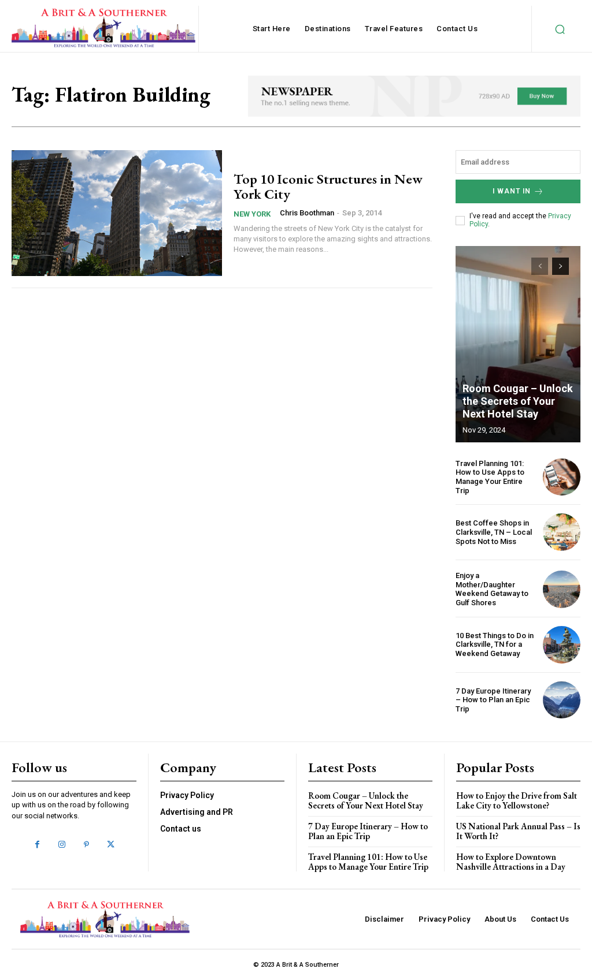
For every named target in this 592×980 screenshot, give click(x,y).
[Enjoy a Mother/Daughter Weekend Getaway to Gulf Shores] (561, 589)
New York (252, 214)
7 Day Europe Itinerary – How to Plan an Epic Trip (493, 700)
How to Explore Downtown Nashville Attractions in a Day (510, 861)
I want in (512, 191)
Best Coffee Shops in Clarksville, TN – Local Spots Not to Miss (494, 532)
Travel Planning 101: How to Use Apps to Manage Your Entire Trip (490, 477)
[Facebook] (37, 844)
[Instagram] (61, 844)
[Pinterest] (86, 844)
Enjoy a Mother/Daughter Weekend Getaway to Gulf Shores (492, 589)
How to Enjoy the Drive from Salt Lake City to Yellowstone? (516, 800)
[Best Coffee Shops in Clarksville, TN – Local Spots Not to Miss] (561, 532)
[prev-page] (539, 266)
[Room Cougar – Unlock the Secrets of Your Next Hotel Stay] (518, 344)
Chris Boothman (307, 212)
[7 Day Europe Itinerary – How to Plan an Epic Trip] (561, 700)
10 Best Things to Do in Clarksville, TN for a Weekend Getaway (495, 644)
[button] (560, 29)
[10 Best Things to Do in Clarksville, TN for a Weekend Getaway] (561, 645)
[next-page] (560, 266)
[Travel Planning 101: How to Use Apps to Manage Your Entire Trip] (561, 477)
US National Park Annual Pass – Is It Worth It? (518, 831)
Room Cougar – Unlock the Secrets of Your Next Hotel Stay (517, 400)
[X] (110, 844)
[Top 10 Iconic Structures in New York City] (117, 213)
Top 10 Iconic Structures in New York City (328, 186)
